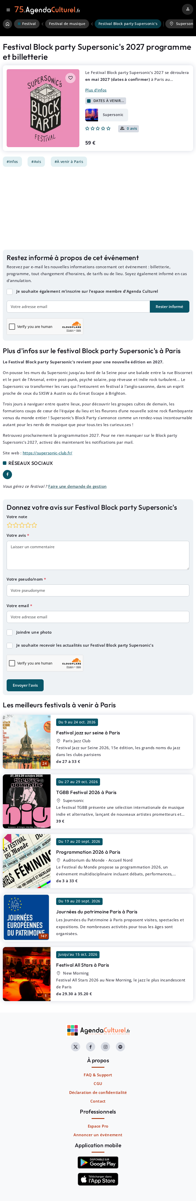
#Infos (12, 161)
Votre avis (17, 535)
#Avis (36, 161)
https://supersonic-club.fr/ (47, 452)
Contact (98, 1101)
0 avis (132, 129)
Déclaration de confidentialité (98, 1092)
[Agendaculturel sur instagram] (105, 1046)
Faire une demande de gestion (77, 486)
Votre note (17, 516)
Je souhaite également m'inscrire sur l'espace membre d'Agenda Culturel (87, 291)
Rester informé (169, 306)
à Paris (88, 733)
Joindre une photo (34, 632)
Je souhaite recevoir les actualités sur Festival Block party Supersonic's (84, 645)
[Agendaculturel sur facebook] (90, 1046)
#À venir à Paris (69, 161)
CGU (98, 1083)
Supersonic (113, 114)
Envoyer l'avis (25, 685)
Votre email (18, 605)
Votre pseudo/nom (25, 579)
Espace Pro (98, 1126)
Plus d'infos (96, 90)
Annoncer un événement (98, 1134)
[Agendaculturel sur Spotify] (120, 1046)
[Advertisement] (98, 208)
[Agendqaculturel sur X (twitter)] (75, 1046)
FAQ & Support (98, 1074)
